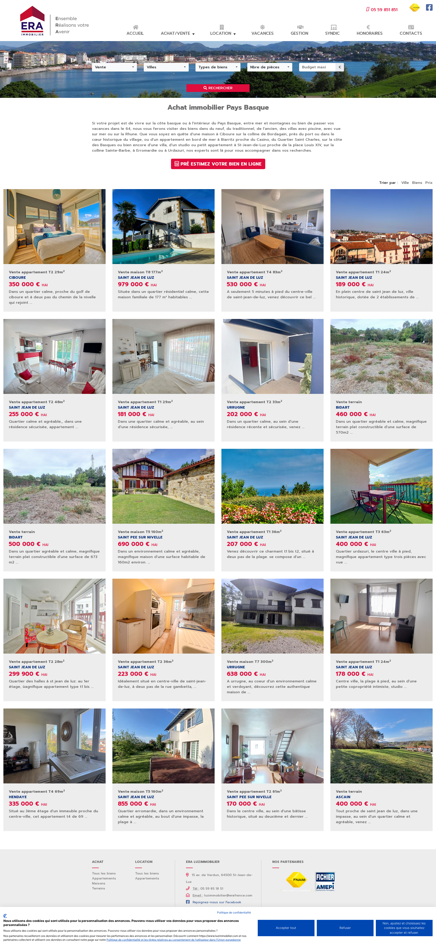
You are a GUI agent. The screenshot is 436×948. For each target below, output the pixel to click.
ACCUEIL (135, 33)
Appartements (104, 878)
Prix (429, 182)
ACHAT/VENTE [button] (175, 33)
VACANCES (262, 33)
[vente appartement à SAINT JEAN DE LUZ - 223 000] (163, 616)
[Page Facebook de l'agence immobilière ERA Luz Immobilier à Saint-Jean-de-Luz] (429, 9)
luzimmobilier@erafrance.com (222, 895)
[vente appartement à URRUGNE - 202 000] (272, 356)
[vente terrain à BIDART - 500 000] (54, 486)
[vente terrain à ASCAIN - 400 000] (381, 745)
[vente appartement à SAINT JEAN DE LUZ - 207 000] (272, 486)
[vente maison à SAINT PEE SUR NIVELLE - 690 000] (163, 486)
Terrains (98, 888)
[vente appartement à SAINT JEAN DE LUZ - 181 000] (163, 356)
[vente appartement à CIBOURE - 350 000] (54, 226)
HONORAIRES (370, 33)
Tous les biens (104, 873)
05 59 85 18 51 (208, 888)
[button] (114, 67)
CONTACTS (411, 33)
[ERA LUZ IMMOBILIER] (54, 20)
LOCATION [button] (220, 33)
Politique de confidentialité (234, 912)
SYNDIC (332, 33)
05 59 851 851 (384, 10)
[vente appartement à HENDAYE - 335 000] (54, 745)
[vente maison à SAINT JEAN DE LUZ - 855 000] (163, 745)
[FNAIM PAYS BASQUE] (296, 881)
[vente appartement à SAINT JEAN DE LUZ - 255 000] (54, 356)
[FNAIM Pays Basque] (415, 7)
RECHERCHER (220, 88)
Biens (417, 182)
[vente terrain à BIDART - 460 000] (381, 356)
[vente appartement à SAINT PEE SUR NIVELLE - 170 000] (272, 745)
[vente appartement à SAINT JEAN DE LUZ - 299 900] (54, 616)
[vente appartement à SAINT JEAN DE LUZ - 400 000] (381, 486)
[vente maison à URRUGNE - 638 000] (272, 616)
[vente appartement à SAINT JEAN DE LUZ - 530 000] (272, 226)
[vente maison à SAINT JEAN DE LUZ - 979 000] (163, 226)
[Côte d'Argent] (324, 881)
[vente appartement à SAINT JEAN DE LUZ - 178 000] (381, 616)
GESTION (299, 33)
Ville (405, 182)
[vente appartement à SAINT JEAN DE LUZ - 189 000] (381, 226)
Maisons (98, 883)
